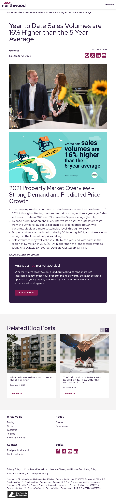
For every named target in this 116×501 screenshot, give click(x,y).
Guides (18, 12)
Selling (10, 426)
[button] (102, 330)
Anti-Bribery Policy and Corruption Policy (28, 473)
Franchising (62, 426)
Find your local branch (18, 450)
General (14, 50)
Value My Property (16, 437)
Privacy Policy (14, 469)
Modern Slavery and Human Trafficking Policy (73, 469)
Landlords (12, 430)
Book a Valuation (15, 454)
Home (10, 12)
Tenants (11, 434)
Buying (10, 422)
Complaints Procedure (35, 469)
